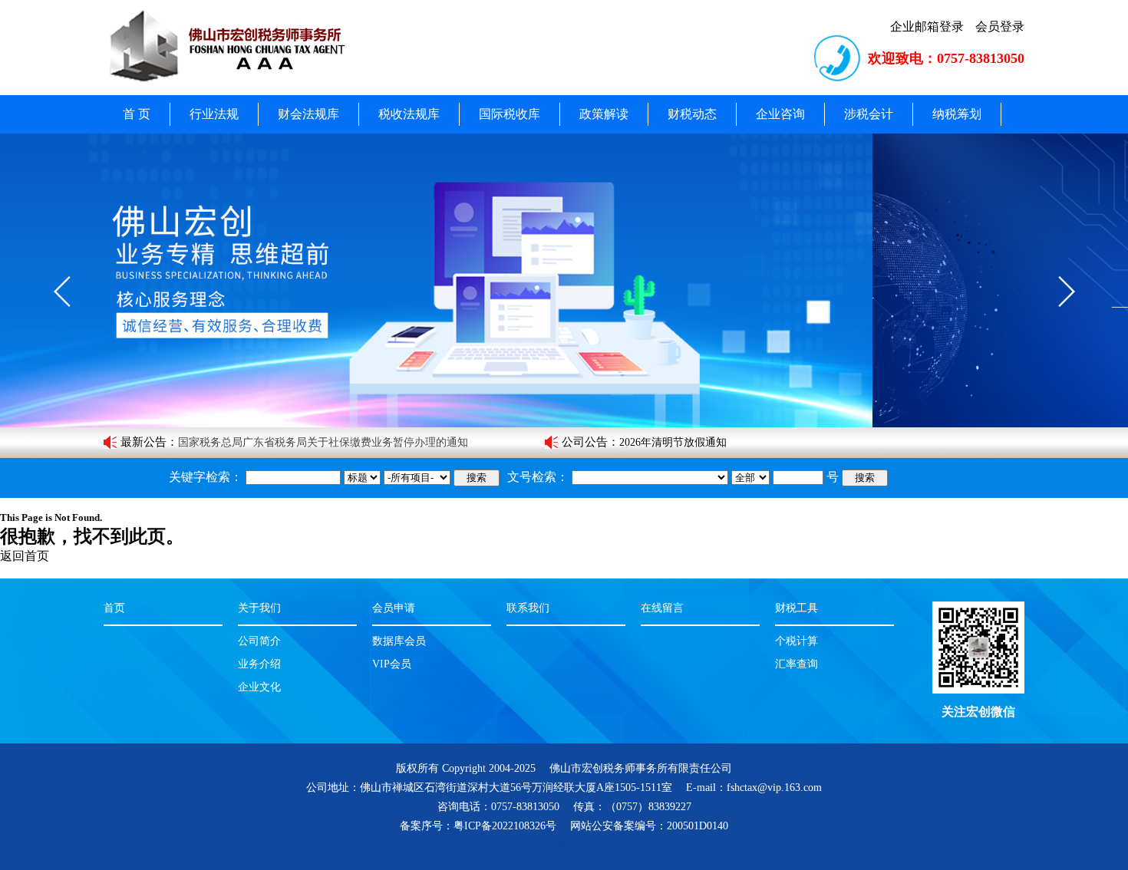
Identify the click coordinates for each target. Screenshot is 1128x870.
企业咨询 (780, 113)
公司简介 (259, 641)
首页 (114, 608)
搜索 (476, 477)
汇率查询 (796, 664)
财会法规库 (308, 113)
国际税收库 (509, 113)
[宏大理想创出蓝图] (564, 280)
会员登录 (999, 26)
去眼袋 (564, 845)
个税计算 (796, 641)
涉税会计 (868, 113)
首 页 (136, 113)
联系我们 (527, 608)
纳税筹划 (956, 113)
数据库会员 (399, 641)
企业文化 (259, 687)
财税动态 (692, 113)
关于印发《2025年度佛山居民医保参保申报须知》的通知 (312, 444)
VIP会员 (391, 664)
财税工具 (796, 608)
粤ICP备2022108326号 (505, 826)
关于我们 (259, 608)
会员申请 (393, 608)
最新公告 (143, 442)
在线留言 (662, 608)
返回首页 (24, 555)
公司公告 (585, 442)
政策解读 (603, 113)
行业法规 (214, 113)
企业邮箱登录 (927, 26)
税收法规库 (409, 113)
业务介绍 (259, 664)
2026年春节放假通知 (667, 444)
